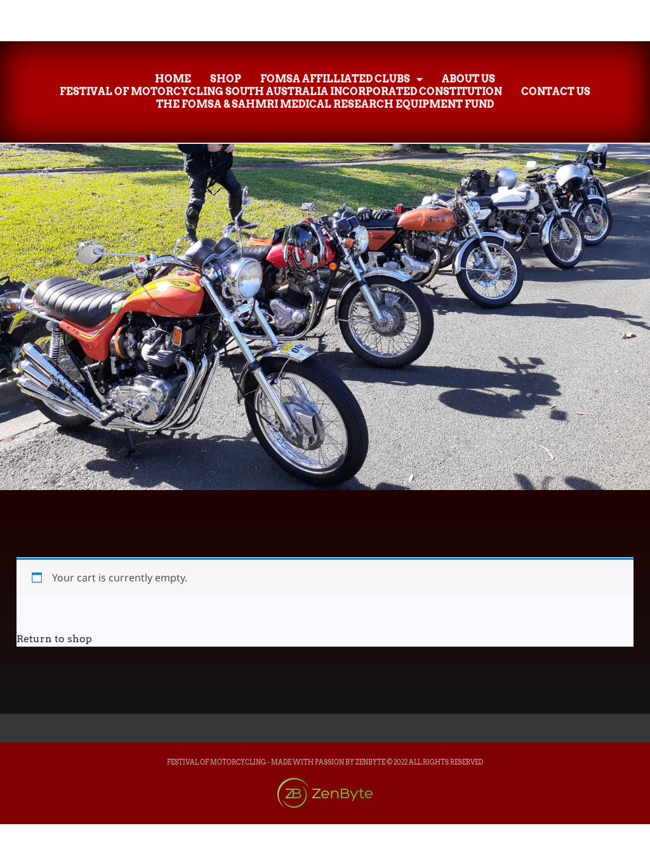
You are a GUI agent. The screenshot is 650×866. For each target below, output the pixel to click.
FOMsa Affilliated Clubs (335, 79)
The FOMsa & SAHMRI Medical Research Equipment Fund (325, 104)
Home (173, 79)
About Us (468, 79)
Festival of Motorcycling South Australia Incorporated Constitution (281, 92)
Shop (225, 79)
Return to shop (54, 639)
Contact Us (555, 92)
